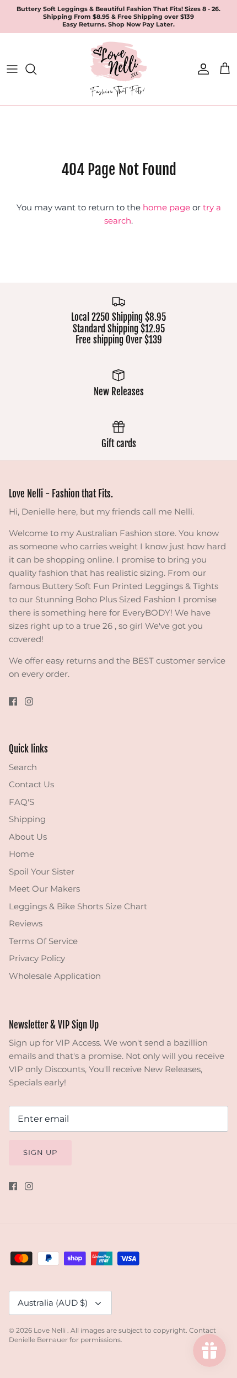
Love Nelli (50, 1330)
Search (23, 767)
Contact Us (31, 784)
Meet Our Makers (44, 888)
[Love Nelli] (118, 69)
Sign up (40, 1152)
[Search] (36, 69)
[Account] (200, 69)
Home (21, 854)
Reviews (25, 923)
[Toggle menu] (12, 69)
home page (166, 207)
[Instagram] (29, 701)
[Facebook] (13, 701)
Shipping (27, 819)
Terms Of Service (43, 941)
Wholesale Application (55, 976)
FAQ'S (21, 802)
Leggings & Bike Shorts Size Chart (78, 906)
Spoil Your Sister (41, 871)
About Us (28, 836)
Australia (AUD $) (53, 1302)
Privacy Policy (37, 958)
